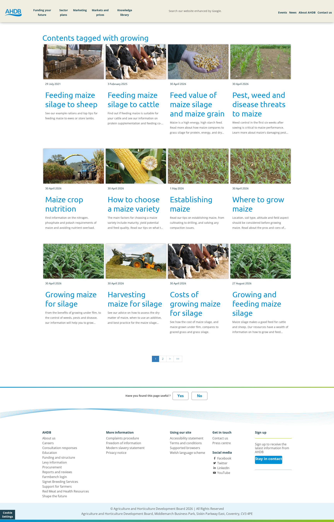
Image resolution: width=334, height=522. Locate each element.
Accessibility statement (186, 438)
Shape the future (54, 496)
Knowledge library (124, 12)
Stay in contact (268, 458)
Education (49, 453)
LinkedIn (223, 468)
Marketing (80, 10)
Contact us (325, 12)
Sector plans (63, 12)
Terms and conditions (186, 443)
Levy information (54, 462)
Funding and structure (58, 457)
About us (48, 438)
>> (177, 359)
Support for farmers (57, 486)
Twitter (222, 463)
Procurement (52, 467)
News (293, 12)
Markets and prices (100, 12)
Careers (48, 443)
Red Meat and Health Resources (65, 491)
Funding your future (42, 12)
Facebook (224, 458)
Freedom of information (123, 443)
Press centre (221, 443)
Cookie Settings (7, 514)
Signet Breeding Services (60, 482)
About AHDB (307, 12)
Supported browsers (185, 448)
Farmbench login (54, 477)
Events (282, 12)
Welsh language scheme (187, 453)
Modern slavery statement (125, 448)
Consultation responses (59, 448)
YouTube (223, 473)
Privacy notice (116, 453)
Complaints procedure (122, 438)
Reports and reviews (57, 472)
